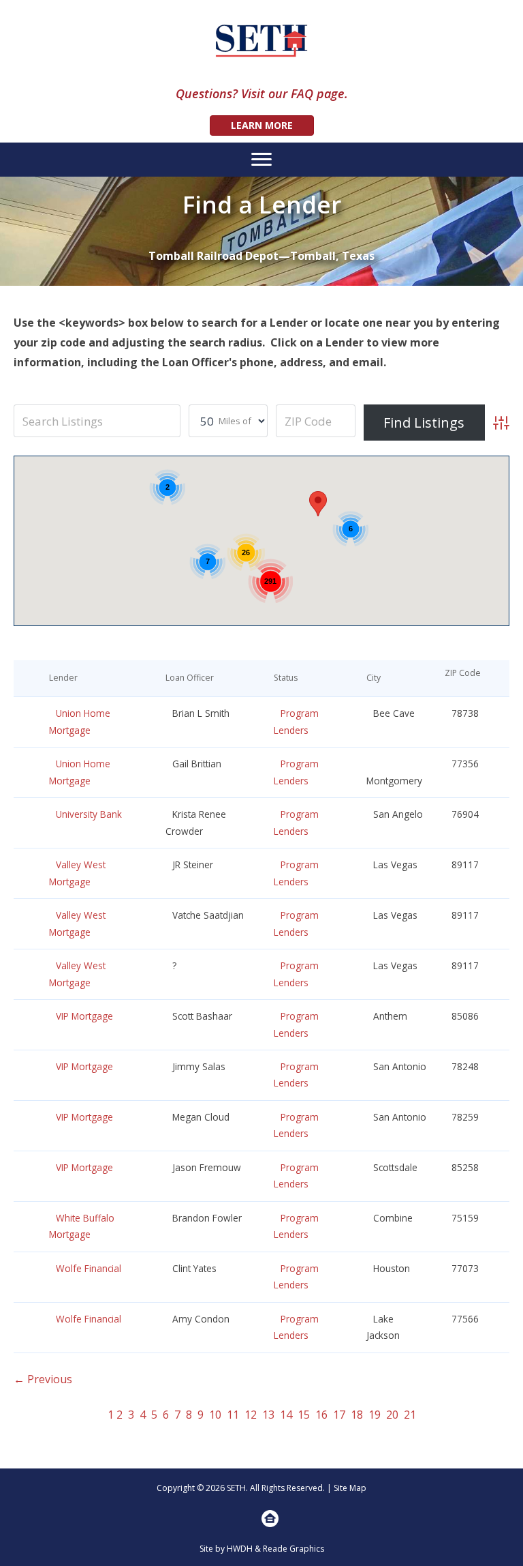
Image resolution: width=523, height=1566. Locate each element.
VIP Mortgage (84, 1015)
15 (304, 1414)
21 (410, 1414)
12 (250, 1414)
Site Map (350, 1488)
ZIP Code (463, 678)
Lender (66, 677)
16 (321, 1414)
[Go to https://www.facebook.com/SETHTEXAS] (253, 1520)
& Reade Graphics (289, 1548)
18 (357, 1414)
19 (374, 1414)
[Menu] (261, 159)
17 (339, 1414)
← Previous (43, 1379)
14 (286, 1414)
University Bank (89, 814)
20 (392, 1414)
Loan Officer (192, 677)
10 (215, 1414)
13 (268, 1414)
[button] (318, 504)
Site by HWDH (226, 1548)
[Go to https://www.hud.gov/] (270, 1518)
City (376, 677)
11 (233, 1414)
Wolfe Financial (88, 1268)
